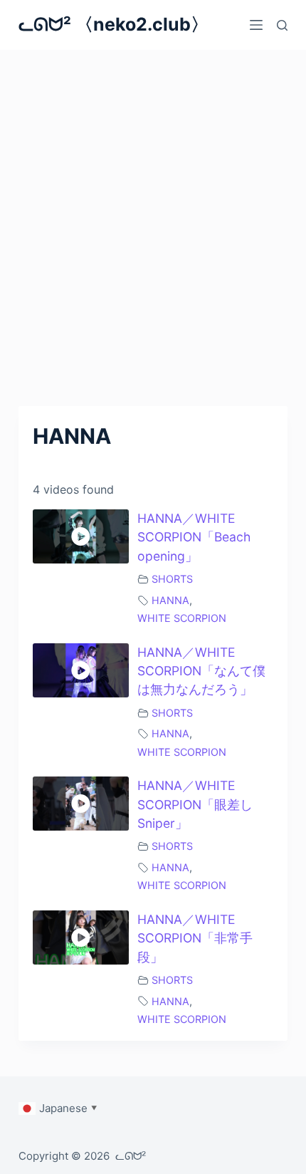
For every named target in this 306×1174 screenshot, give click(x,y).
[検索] (282, 25)
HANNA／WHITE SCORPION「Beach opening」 (193, 537)
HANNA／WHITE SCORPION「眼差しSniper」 (195, 804)
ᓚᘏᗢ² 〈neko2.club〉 (114, 24)
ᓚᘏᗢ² (130, 1156)
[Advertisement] (153, 210)
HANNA (170, 600)
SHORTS (172, 579)
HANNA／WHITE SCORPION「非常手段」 (195, 938)
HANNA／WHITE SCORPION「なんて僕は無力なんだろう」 (201, 671)
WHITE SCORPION (181, 618)
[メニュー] (256, 25)
